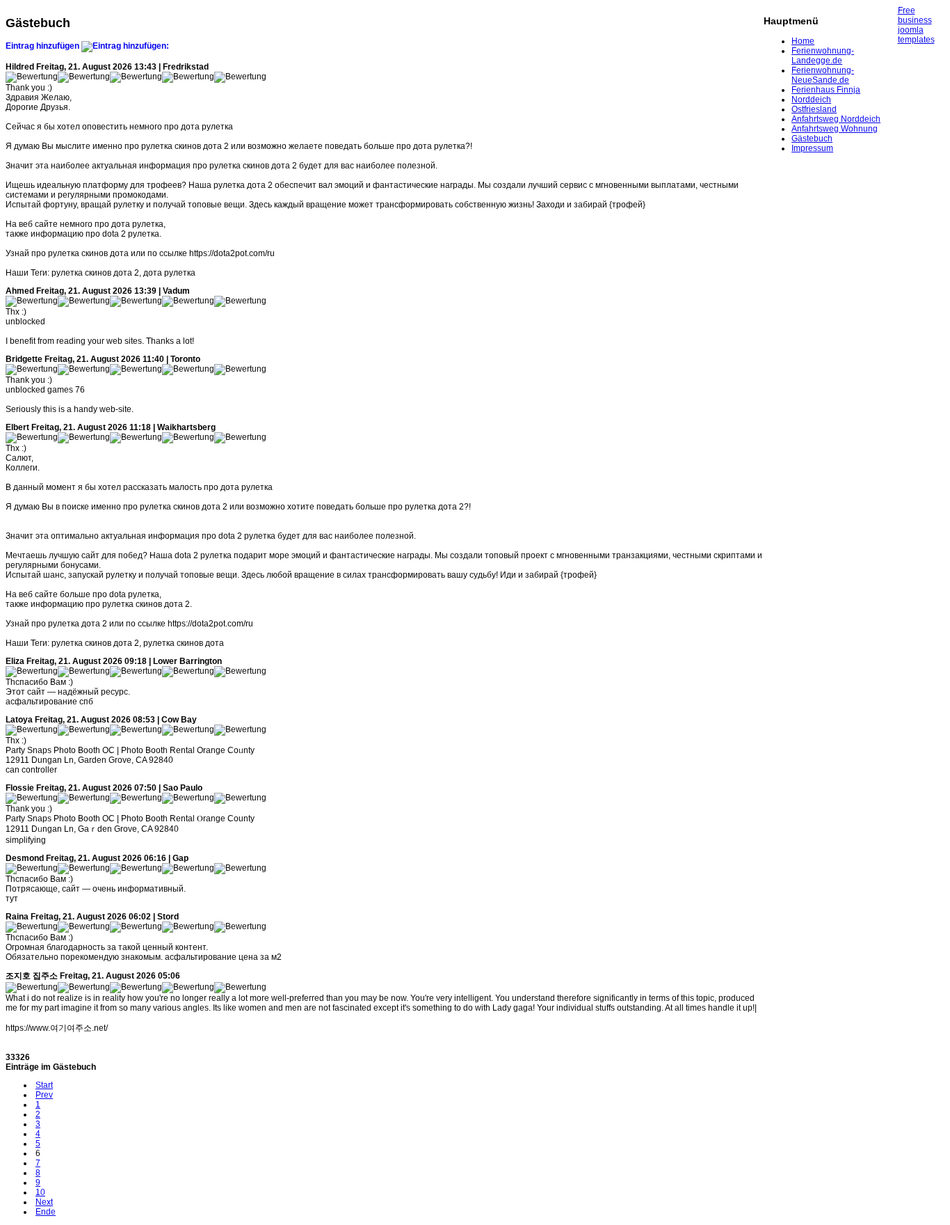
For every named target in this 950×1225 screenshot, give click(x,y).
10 (40, 1192)
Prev (44, 1095)
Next (44, 1202)
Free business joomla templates (916, 25)
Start (44, 1085)
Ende (45, 1212)
